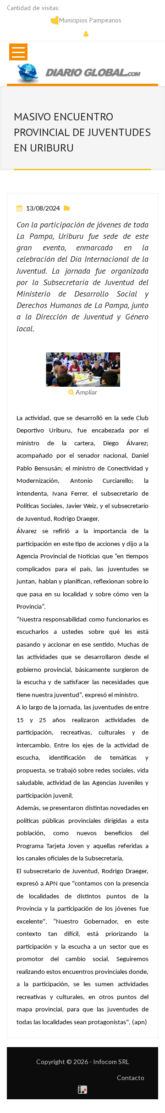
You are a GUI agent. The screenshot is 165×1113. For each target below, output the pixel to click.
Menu (18, 51)
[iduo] (82, 1088)
